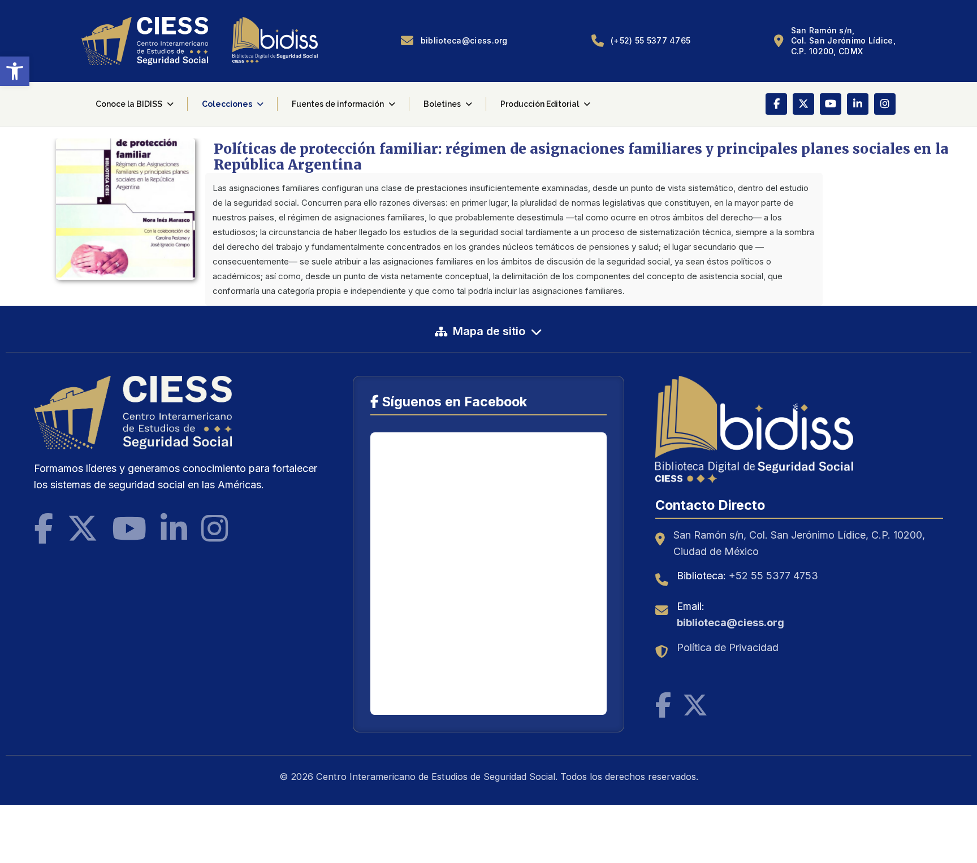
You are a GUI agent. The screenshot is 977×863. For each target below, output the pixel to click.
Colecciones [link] (227, 104)
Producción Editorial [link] (539, 104)
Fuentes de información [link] (338, 104)
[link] (14, 71)
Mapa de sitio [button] (489, 331)
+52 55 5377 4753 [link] (773, 576)
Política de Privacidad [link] (728, 647)
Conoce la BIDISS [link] (129, 104)
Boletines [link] (442, 104)
